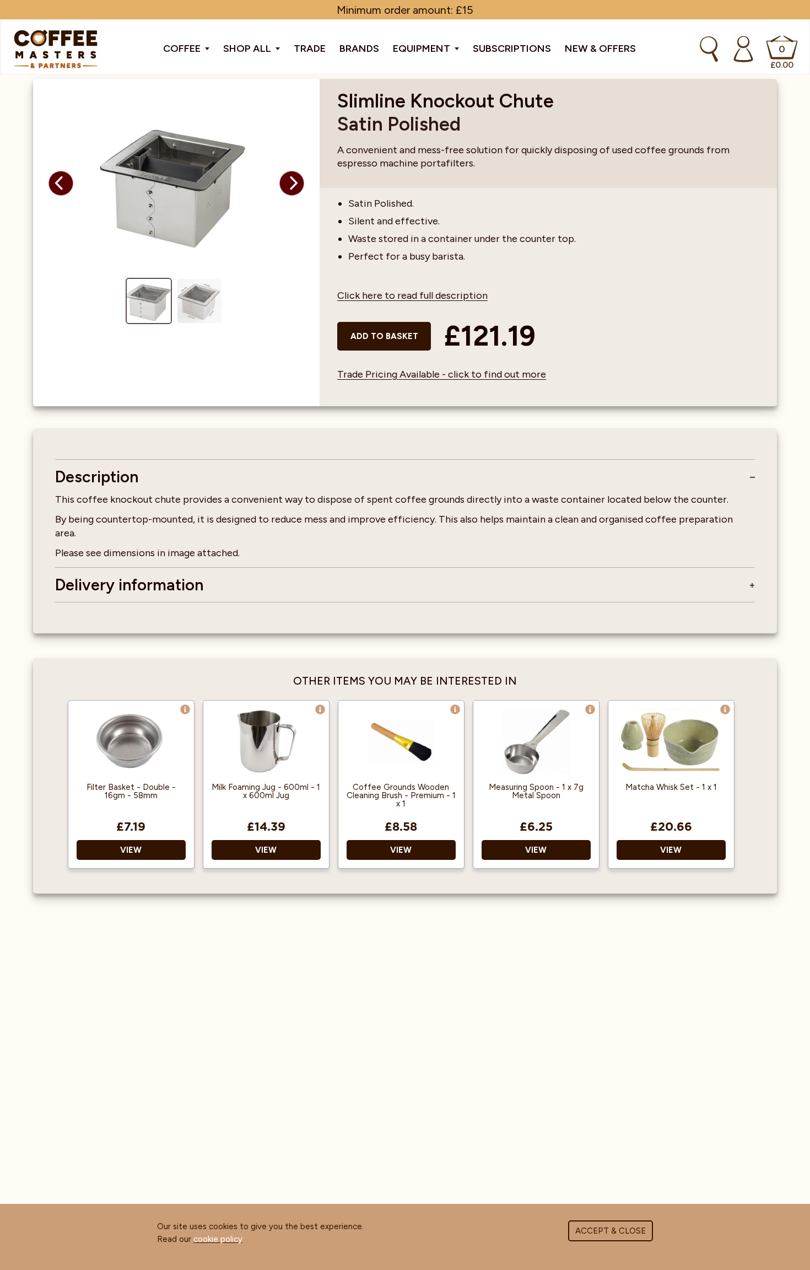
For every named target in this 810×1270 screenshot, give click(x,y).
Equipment (422, 48)
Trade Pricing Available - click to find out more (441, 374)
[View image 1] (149, 301)
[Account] (743, 49)
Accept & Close (610, 1231)
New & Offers (600, 48)
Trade (310, 48)
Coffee (183, 48)
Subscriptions (512, 48)
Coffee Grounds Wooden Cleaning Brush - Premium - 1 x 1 (401, 795)
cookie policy (217, 1239)
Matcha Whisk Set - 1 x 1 (671, 787)
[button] (60, 183)
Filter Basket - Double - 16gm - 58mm (131, 791)
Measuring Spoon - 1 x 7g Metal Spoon (536, 791)
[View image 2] (199, 301)
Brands (359, 48)
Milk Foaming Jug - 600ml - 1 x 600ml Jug (266, 791)
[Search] (709, 49)
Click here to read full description (412, 295)
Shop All (248, 48)
